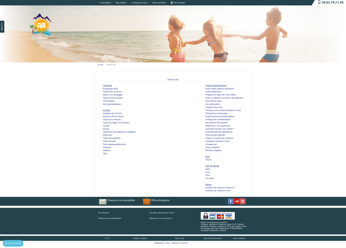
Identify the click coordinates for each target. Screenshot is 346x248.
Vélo (105, 153)
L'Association (105, 2)
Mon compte (179, 2)
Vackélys (184, 243)
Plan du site (179, 238)
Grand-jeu (107, 134)
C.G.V (107, 238)
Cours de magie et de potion (116, 122)
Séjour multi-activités (113, 97)
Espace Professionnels (213, 238)
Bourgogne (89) (110, 88)
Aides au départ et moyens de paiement (224, 97)
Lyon (207, 172)
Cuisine (106, 125)
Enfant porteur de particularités (219, 116)
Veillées (106, 150)
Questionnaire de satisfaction (218, 131)
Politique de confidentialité (217, 119)
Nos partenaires (212, 104)
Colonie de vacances (112, 91)
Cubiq (167, 243)
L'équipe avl (211, 144)
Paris (207, 175)
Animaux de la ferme (112, 113)
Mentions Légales (140, 238)
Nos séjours (121, 2)
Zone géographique (112, 104)
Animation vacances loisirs (217, 141)
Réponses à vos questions (217, 125)
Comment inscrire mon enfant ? (219, 128)
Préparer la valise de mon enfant (220, 94)
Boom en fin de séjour (113, 116)
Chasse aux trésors (112, 119)
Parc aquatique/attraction (114, 144)
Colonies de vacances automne (219, 187)
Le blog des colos (139, 2)
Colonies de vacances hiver (217, 190)
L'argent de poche (213, 107)
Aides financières (213, 91)
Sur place (209, 178)
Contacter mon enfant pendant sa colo (223, 110)
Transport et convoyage (216, 113)
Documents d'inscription (216, 122)
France (208, 159)
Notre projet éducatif (215, 134)
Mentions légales (213, 150)
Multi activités (109, 141)
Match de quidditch (112, 138)
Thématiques (109, 100)
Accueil (100, 64)
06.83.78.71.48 (332, 2)
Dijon (207, 169)
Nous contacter (159, 2)
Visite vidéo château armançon (219, 88)
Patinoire (107, 147)
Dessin (106, 128)
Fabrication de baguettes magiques (119, 131)
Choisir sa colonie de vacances (219, 138)
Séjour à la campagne (113, 94)
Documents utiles (213, 100)
